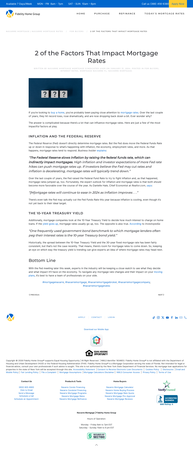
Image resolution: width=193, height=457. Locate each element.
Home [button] (81, 13)
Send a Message (26, 393)
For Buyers (152, 68)
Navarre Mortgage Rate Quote (120, 393)
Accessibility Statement (84, 369)
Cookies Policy (153, 369)
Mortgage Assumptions (70, 372)
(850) (26, 387)
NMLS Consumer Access (128, 372)
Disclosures (168, 369)
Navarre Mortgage (120, 71)
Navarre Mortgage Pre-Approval (120, 396)
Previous (34, 295)
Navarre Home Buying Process (120, 390)
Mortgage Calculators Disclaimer (99, 372)
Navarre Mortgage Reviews (120, 399)
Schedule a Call (26, 396)
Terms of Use (165, 372)
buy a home (57, 112)
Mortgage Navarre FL (93, 71)
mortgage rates (129, 112)
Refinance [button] (127, 13)
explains (101, 150)
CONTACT (97, 317)
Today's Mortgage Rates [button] (165, 13)
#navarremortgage (76, 282)
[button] (96, 444)
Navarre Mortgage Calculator (119, 387)
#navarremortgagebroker (102, 282)
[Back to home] (23, 14)
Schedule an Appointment (26, 399)
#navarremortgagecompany (134, 282)
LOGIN (111, 317)
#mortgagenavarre (53, 282)
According (135, 223)
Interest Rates (69, 71)
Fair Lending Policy (29, 372)
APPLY (81, 317)
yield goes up (50, 223)
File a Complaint (49, 372)
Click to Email (26, 390)
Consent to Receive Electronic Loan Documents (120, 369)
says (149, 185)
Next (160, 295)
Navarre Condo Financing (73, 387)
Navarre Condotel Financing (73, 390)
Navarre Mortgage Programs (73, 393)
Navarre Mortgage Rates (73, 396)
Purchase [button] (102, 13)
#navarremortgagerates (96, 285)
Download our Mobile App (96, 329)
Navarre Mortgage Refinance (73, 399)
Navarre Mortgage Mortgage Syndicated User (77, 68)
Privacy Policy (149, 372)
